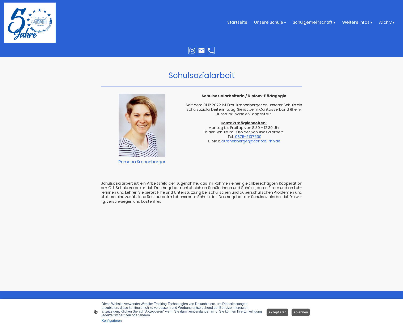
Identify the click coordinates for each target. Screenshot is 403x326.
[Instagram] (192, 50)
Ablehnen (300, 312)
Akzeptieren (277, 312)
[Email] (201, 50)
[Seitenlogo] (30, 22)
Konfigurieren (112, 320)
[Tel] (211, 50)
